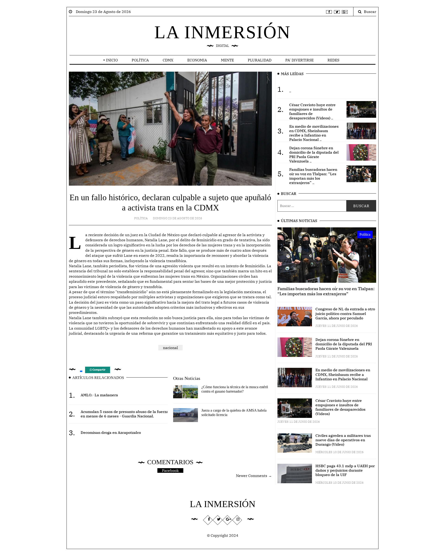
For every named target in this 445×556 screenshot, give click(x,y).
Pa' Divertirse (299, 60)
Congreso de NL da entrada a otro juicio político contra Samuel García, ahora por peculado (345, 313)
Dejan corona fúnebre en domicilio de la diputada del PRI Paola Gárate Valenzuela (343, 344)
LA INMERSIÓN (222, 32)
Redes (333, 60)
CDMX (168, 60)
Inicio (112, 60)
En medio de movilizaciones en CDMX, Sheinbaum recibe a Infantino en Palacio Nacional (342, 374)
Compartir (98, 369)
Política (140, 60)
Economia (197, 60)
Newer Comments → (254, 475)
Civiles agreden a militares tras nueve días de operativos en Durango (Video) (343, 440)
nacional (170, 347)
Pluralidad (259, 60)
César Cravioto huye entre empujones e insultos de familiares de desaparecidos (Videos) (340, 407)
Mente (227, 60)
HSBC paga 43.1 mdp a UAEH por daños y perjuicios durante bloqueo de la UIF (345, 470)
